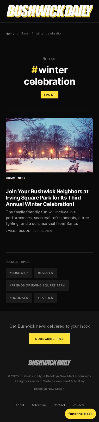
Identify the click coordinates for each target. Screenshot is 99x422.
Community (15, 178)
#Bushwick (19, 273)
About (19, 405)
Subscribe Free (49, 339)
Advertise (39, 405)
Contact (59, 405)
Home (10, 33)
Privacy (78, 405)
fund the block (80, 414)
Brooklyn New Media (49, 389)
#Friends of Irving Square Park (37, 285)
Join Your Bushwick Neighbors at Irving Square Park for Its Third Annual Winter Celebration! (47, 197)
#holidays (19, 298)
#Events (45, 273)
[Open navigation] (88, 11)
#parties (45, 298)
